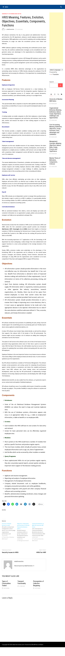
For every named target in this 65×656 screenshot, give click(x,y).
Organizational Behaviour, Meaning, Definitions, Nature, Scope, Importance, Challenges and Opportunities (55, 113)
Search (51, 82)
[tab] (51, 94)
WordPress (35, 644)
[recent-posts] (54, 94)
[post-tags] (61, 94)
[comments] (58, 94)
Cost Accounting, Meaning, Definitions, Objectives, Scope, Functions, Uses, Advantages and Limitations (55, 129)
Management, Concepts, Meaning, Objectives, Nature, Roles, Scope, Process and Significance (55, 146)
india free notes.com (18, 644)
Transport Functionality (22, 582)
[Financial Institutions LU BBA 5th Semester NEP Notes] (39, 532)
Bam (41, 644)
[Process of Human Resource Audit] (9, 531)
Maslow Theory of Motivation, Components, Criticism (54, 161)
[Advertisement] (56, 37)
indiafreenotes (10, 29)
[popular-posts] (51, 94)
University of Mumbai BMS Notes (11, 13)
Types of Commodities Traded (6, 583)
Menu (6, 7)
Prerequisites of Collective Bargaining (38, 583)
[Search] (60, 85)
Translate (56, 74)
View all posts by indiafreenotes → (24, 566)
